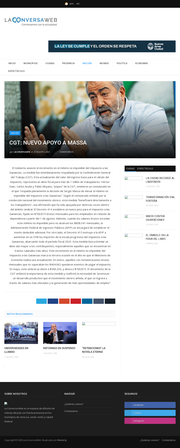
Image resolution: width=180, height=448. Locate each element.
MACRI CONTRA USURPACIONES (155, 218)
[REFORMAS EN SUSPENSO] (60, 333)
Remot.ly (62, 440)
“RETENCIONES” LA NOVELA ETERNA (93, 350)
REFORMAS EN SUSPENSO (59, 348)
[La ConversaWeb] (30, 20)
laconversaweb (22, 152)
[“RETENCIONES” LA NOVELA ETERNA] (99, 333)
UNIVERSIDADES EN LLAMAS (16, 350)
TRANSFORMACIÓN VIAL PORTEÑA (160, 199)
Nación (87, 63)
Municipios (31, 63)
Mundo (104, 63)
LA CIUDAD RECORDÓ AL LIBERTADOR (160, 180)
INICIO (12, 63)
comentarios (66, 152)
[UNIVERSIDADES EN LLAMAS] (21, 333)
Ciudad (50, 63)
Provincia (68, 63)
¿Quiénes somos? (73, 404)
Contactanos (71, 411)
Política (122, 63)
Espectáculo (16, 71)
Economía (141, 63)
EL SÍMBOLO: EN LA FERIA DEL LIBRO (157, 237)
